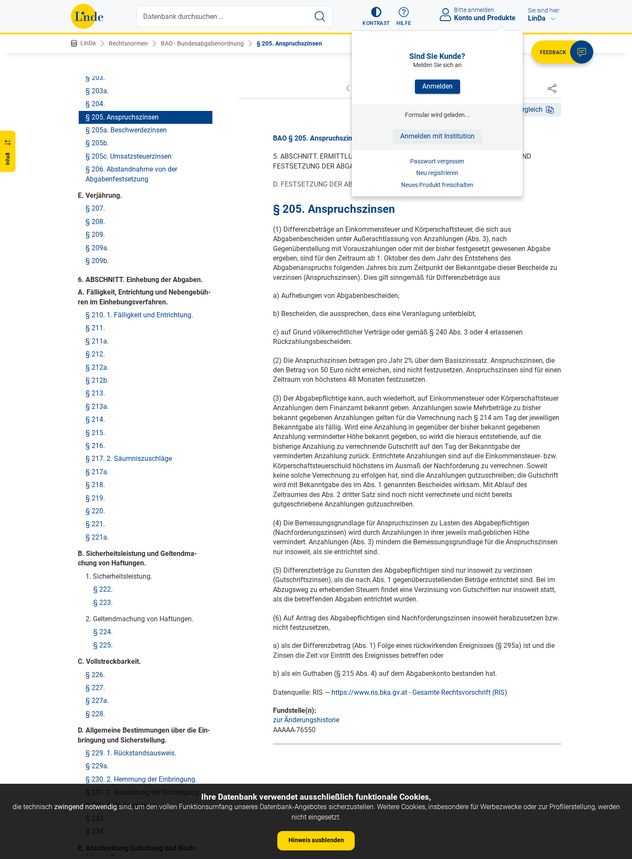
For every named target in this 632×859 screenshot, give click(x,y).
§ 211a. (97, 341)
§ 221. (95, 524)
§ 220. (95, 510)
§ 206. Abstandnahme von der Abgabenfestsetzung (131, 174)
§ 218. (95, 485)
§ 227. (95, 687)
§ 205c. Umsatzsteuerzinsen (129, 156)
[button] (376, 16)
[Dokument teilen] (552, 88)
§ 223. (103, 602)
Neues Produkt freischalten (437, 184)
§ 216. (95, 445)
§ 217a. (97, 471)
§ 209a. (97, 247)
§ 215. (95, 432)
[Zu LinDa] (87, 16)
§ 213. (95, 393)
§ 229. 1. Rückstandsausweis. (131, 753)
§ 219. (95, 498)
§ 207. (95, 208)
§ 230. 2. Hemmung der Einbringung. (141, 779)
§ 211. (95, 328)
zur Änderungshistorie (306, 720)
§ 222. (103, 589)
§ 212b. (97, 380)
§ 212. (95, 354)
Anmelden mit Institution (437, 136)
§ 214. (95, 419)
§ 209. (95, 234)
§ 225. (103, 645)
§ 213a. (97, 406)
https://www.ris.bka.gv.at (369, 692)
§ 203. (95, 78)
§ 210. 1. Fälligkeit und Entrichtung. (139, 315)
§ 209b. (97, 260)
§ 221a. (97, 537)
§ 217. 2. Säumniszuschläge (129, 458)
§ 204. (95, 104)
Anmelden (437, 86)
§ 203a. (97, 90)
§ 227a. (97, 700)
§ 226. (95, 674)
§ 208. (95, 221)
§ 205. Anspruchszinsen (289, 43)
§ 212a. (97, 367)
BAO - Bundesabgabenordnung (202, 43)
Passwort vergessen (437, 161)
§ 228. (95, 713)
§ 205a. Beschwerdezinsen (126, 130)
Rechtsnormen (128, 43)
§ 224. (103, 632)
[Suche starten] (319, 16)
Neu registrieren (437, 172)
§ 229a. (97, 766)
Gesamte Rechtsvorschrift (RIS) (459, 692)
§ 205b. (97, 143)
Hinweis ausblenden (316, 840)
